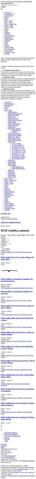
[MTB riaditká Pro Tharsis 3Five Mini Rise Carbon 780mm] (18, 343)
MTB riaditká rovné (17, 167)
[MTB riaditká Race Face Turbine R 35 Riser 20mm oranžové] (18, 399)
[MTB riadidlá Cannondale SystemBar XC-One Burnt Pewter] (9, 276)
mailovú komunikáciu (28, 461)
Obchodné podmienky (10, 432)
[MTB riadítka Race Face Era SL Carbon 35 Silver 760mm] (18, 302)
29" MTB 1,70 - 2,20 (18, 153)
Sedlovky (7, 32)
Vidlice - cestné (8, 27)
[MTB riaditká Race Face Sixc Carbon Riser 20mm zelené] (18, 371)
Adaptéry (14, 132)
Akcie (6, 441)
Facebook (3, 444)
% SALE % (7, 12)
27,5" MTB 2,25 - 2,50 (18, 152)
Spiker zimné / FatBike (18, 157)
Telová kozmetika (9, 49)
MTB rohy (11, 170)
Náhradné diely (16, 130)
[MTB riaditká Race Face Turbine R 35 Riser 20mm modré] (18, 414)
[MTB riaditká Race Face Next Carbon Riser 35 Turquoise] (18, 385)
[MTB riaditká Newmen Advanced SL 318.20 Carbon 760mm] (18, 357)
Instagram (3, 446)
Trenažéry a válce (9, 52)
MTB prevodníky (13, 118)
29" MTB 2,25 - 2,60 (18, 155)
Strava (2, 447)
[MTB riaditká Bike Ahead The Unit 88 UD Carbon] (16, 314)
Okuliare (7, 45)
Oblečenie (7, 40)
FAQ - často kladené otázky (12, 436)
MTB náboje (12, 175)
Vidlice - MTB (8, 25)
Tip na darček (8, 50)
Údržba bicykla (8, 39)
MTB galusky (12, 162)
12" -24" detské (16, 143)
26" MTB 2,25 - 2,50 (18, 148)
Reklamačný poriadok (10, 434)
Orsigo (9, 474)
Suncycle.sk (15, 472)
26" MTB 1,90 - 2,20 (18, 147)
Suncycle (3, 235)
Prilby (6, 44)
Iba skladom (6, 249)
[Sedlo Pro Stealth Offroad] (9, 219)
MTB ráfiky (11, 173)
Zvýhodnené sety (9, 14)
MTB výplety (12, 177)
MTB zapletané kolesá (14, 140)
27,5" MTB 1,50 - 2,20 (18, 150)
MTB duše (11, 160)
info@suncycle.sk (12, 1)
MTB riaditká (12, 165)
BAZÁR (7, 54)
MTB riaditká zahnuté (18, 168)
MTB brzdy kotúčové (14, 128)
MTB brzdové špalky (14, 138)
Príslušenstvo (8, 37)
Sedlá (6, 30)
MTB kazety (12, 127)
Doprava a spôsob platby (25, 1)
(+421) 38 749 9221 (9, 457)
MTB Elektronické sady (15, 113)
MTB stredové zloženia (15, 120)
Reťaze (6, 29)
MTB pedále (12, 163)
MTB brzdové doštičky (15, 135)
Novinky (7, 439)
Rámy (6, 19)
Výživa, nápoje (8, 47)
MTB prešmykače (13, 125)
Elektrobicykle (8, 16)
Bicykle (6, 17)
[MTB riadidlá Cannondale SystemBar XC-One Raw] (17, 288)
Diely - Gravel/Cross (10, 24)
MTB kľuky (11, 117)
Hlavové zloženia (9, 35)
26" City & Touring (17, 145)
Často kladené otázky (7, 3)
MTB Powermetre (13, 115)
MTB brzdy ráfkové (14, 137)
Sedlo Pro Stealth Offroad (10, 222)
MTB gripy (11, 172)
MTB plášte (11, 142)
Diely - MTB (8, 21)
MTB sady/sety (12, 112)
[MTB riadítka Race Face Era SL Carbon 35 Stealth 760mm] (18, 329)
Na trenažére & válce (18, 158)
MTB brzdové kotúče (14, 133)
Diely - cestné (8, 22)
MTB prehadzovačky (14, 123)
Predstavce (7, 34)
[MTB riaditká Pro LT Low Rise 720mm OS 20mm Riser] (18, 254)
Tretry (6, 42)
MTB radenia (12, 122)
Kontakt (6, 437)
